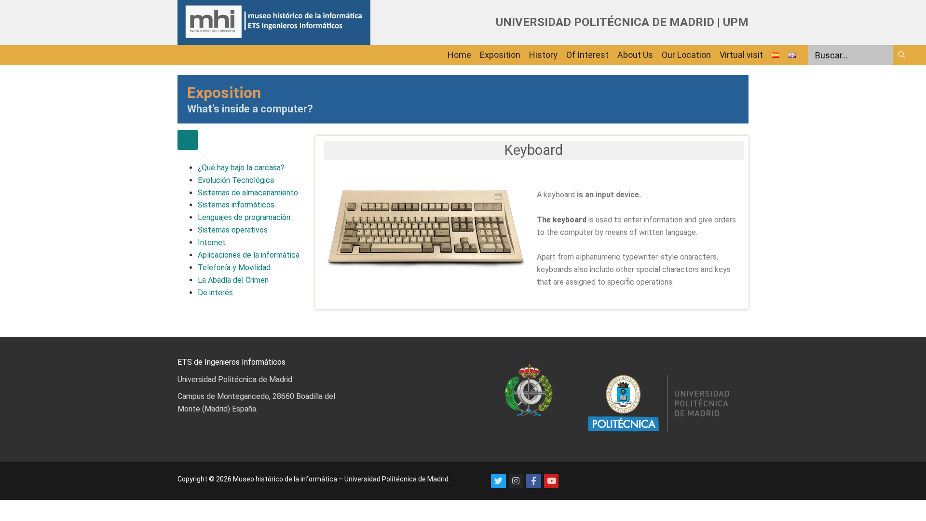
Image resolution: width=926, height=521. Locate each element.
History (543, 55)
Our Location (686, 55)
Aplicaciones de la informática (249, 255)
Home (459, 55)
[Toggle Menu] (187, 140)
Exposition (500, 55)
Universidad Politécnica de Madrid (234, 379)
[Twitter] (498, 481)
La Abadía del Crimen (233, 280)
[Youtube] (551, 481)
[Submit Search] (902, 54)
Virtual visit (741, 55)
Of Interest (587, 55)
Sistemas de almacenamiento (248, 192)
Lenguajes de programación (244, 217)
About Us (635, 55)
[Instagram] (516, 481)
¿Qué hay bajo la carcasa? (241, 167)
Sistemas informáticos (236, 204)
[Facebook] (533, 481)
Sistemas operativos (233, 229)
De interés (215, 292)
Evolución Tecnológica (236, 180)
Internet (212, 242)
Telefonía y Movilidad (234, 267)
